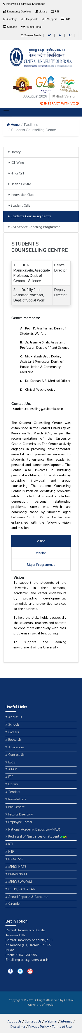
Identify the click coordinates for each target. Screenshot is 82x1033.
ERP (67, 19)
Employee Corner (19, 822)
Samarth (12, 26)
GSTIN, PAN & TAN (21, 889)
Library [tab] (15, 152)
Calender (14, 903)
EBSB (11, 762)
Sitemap (66, 1021)
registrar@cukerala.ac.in (32, 960)
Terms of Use (62, 1027)
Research (14, 739)
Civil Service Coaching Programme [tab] (35, 227)
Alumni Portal (34, 26)
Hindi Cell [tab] (17, 173)
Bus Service (16, 807)
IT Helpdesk (30, 19)
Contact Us (15, 755)
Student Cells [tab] (20, 206)
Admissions (16, 747)
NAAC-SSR (15, 859)
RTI (57, 11)
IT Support (50, 19)
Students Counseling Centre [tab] (31, 216)
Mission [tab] (41, 553)
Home (15, 124)
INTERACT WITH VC (59, 103)
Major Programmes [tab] (41, 565)
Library (43, 11)
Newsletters (16, 799)
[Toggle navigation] (6, 112)
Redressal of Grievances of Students (34, 836)
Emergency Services (19, 11)
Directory (11, 19)
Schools (13, 724)
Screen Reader (33, 35)
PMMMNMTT (17, 874)
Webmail (50, 1021)
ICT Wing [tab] (17, 163)
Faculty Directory (20, 814)
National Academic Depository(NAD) (33, 829)
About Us (14, 717)
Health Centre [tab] (20, 184)
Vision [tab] (41, 541)
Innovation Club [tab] (22, 195)
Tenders (13, 792)
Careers (13, 732)
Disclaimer (17, 1027)
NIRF (10, 851)
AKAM (12, 769)
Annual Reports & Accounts (27, 897)
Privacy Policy (38, 1027)
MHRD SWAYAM (20, 882)
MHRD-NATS (16, 866)
